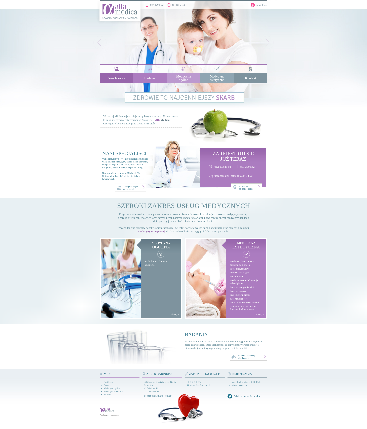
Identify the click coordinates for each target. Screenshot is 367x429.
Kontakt (107, 394)
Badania (107, 385)
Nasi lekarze (109, 382)
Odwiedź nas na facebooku (247, 396)
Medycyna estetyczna (113, 391)
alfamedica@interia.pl (200, 385)
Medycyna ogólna (112, 388)
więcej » (175, 314)
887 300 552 (156, 4)
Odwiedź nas (261, 5)
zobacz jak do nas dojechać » (158, 396)
